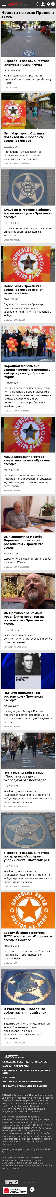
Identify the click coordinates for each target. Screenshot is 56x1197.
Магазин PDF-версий (15, 1066)
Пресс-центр (43, 1061)
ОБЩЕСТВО (10, 87)
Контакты (8, 1077)
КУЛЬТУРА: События (16, 647)
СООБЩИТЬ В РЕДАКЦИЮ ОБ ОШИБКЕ (24, 1086)
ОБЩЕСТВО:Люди (14, 320)
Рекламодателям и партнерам (22, 1081)
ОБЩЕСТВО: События (17, 163)
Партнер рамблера (28, 1182)
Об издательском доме (17, 1061)
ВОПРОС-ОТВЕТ (13, 240)
